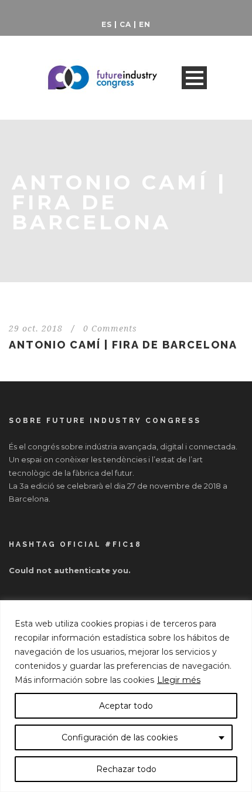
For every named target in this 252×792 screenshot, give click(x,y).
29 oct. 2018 (36, 328)
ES (106, 24)
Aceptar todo (126, 705)
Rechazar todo (126, 769)
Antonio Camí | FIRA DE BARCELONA (123, 345)
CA (125, 24)
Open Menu (194, 77)
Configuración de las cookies (120, 737)
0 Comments (110, 328)
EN (145, 24)
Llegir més (178, 680)
